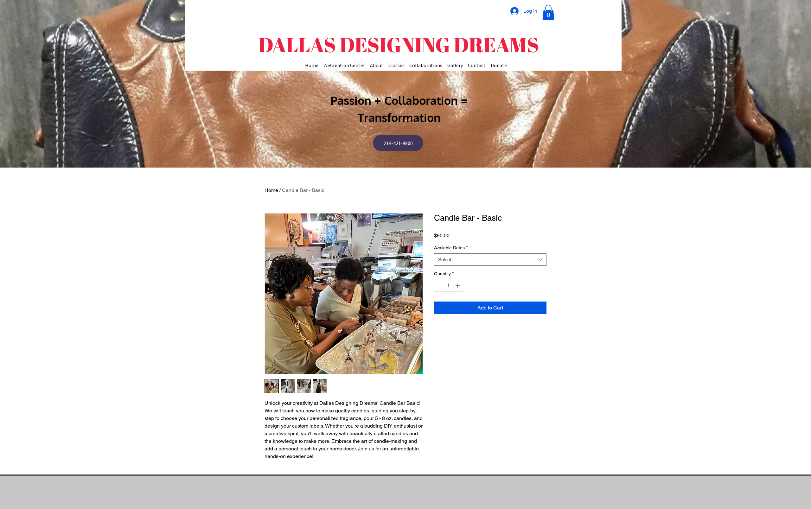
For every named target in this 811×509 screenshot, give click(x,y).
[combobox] (490, 259)
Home (271, 190)
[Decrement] (439, 285)
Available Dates (451, 247)
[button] (548, 12)
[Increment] (458, 285)
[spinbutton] (448, 285)
